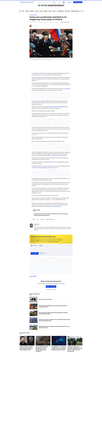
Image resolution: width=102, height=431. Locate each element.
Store (56, 2)
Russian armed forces (50, 219)
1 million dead (67, 88)
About (40, 2)
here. (64, 199)
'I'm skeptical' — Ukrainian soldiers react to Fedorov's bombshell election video (59, 348)
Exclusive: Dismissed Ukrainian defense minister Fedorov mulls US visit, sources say (74, 349)
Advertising (50, 2)
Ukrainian (64, 102)
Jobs (46, 2)
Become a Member (78, 2)
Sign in (54, 289)
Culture (54, 11)
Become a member (51, 286)
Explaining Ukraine (75, 11)
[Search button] (81, 11)
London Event (60, 2)
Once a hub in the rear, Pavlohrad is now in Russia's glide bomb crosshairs (42, 349)
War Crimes (67, 11)
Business (32, 11)
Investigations (60, 11)
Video (50, 11)
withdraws (66, 83)
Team (44, 2)
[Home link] (51, 5)
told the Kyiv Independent (53, 155)
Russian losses (33, 14)
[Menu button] (20, 11)
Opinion (45, 11)
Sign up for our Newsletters (26, 2)
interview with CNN (38, 77)
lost (59, 133)
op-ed (35, 180)
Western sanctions (38, 167)
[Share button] (71, 22)
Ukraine (49, 78)
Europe (41, 11)
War (23, 11)
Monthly (34, 245)
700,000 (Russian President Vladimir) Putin (58, 106)
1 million (42, 101)
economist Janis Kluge (49, 162)
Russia (36, 11)
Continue (34, 253)
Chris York (36, 25)
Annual (40, 245)
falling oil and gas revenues (50, 167)
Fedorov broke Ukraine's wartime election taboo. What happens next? (26, 348)
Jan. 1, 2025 (34, 134)
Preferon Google (65, 22)
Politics (27, 11)
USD (69, 245)
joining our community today (54, 206)
